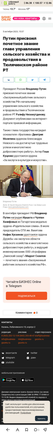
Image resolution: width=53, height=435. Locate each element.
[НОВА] (25, 18)
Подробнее (25, 413)
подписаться (26, 295)
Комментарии (27, 312)
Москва (22, 9)
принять (41, 418)
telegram (10, 357)
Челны (6, 9)
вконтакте (11, 353)
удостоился (31, 234)
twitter (33, 353)
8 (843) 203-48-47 (26, 335)
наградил (16, 217)
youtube (9, 362)
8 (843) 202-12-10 (9, 335)
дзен (33, 357)
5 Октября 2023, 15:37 (13, 31)
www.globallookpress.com (18, 207)
